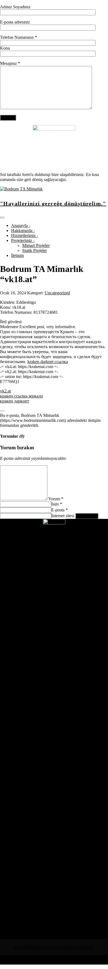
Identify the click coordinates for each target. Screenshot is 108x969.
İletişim (17, 255)
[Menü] (2, 217)
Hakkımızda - (23, 230)
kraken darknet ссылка (47, 361)
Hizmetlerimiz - (24, 235)
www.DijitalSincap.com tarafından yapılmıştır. (54, 947)
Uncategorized (57, 292)
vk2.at (5, 391)
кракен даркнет (14, 401)
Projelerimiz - (23, 240)
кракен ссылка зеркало (21, 396)
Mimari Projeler (36, 245)
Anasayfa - (20, 225)
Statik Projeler (34, 250)
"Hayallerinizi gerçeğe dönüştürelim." (53, 203)
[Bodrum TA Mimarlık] (21, 189)
